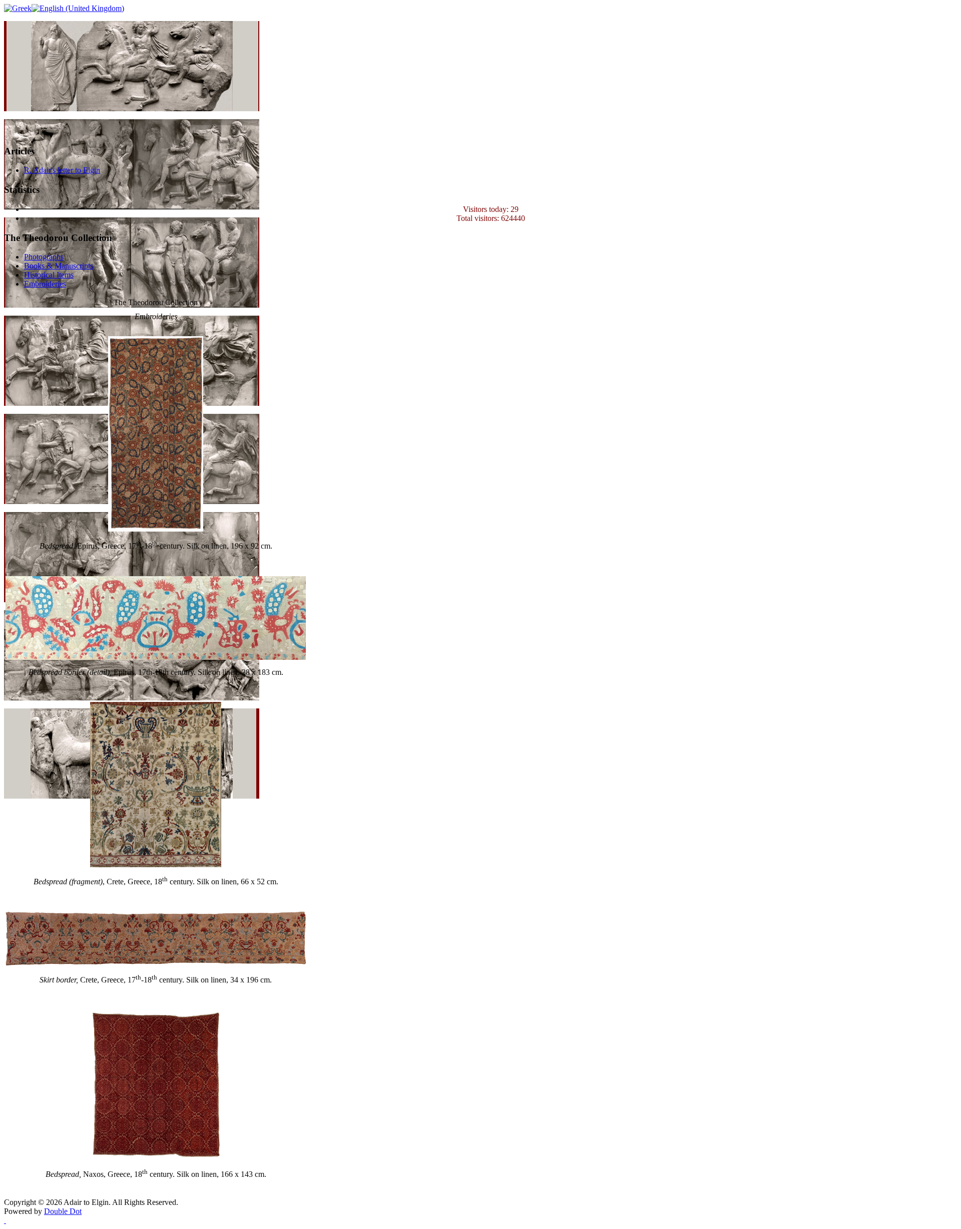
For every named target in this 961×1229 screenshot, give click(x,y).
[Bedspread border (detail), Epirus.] (156, 657)
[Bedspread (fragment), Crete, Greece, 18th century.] (155, 864)
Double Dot (63, 1211)
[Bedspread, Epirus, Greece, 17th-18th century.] (155, 529)
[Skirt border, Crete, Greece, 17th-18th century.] (156, 962)
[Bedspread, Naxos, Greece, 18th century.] (155, 1157)
